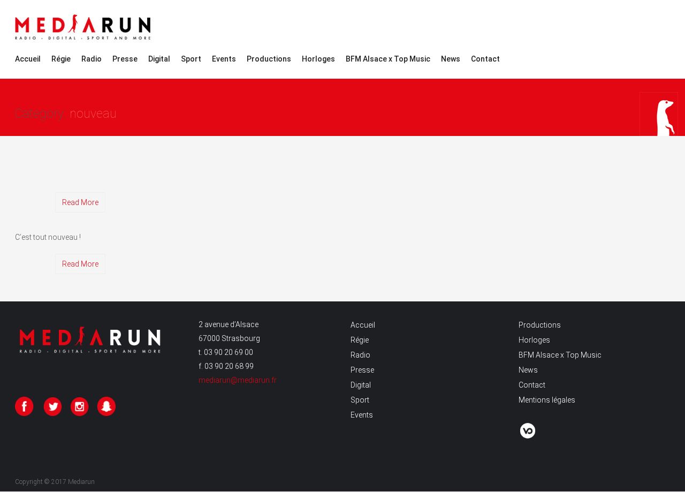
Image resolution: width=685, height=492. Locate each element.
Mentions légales (547, 400)
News (450, 59)
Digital (159, 59)
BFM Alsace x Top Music (388, 59)
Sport (191, 59)
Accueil (28, 59)
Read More (80, 202)
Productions (269, 59)
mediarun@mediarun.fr (238, 380)
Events (224, 59)
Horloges (318, 59)
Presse (125, 59)
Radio (91, 59)
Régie (61, 59)
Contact (485, 59)
